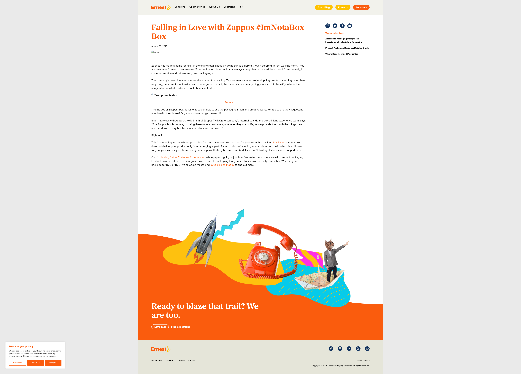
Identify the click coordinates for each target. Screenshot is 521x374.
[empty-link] (161, 7)
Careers (169, 360)
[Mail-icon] (327, 25)
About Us (214, 7)
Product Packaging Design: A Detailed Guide (347, 47)
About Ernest (157, 360)
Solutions (180, 7)
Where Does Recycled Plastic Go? (341, 53)
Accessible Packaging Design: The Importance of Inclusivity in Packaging (343, 40)
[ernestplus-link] (367, 348)
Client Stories (197, 7)
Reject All (35, 362)
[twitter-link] (335, 25)
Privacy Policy (363, 360)
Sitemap (191, 360)
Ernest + (343, 7)
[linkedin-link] (349, 25)
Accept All (53, 362)
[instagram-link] (340, 348)
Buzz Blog (324, 7)
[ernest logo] (161, 349)
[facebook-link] (342, 25)
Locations (229, 7)
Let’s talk (361, 7)
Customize (17, 362)
